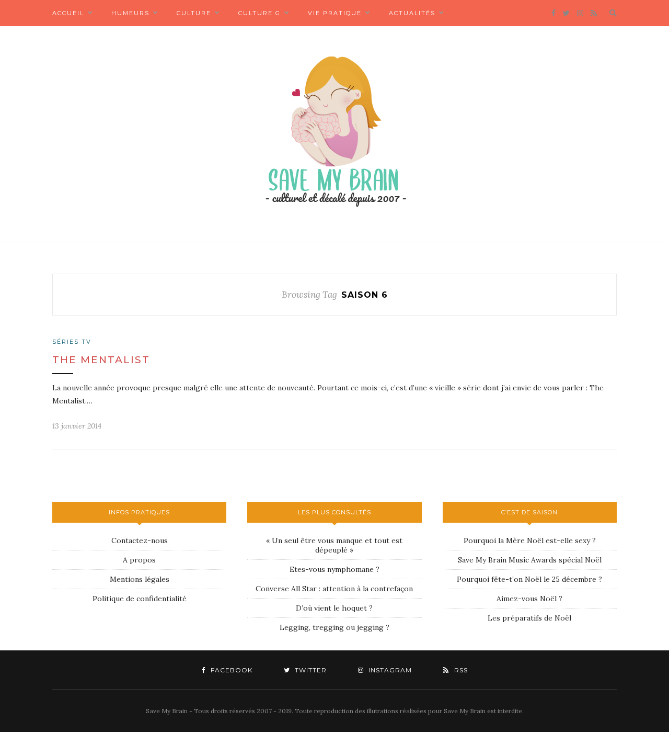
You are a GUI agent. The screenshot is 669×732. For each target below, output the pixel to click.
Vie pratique (335, 13)
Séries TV (71, 341)
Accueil (68, 13)
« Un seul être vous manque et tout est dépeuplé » (334, 545)
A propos (139, 560)
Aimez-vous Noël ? (529, 598)
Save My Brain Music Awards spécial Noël (530, 560)
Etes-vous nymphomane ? (334, 569)
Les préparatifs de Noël (529, 618)
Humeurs (130, 13)
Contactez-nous (139, 540)
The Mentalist (101, 360)
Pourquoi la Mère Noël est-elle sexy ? (530, 540)
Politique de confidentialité (140, 598)
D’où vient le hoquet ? (334, 608)
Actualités (412, 13)
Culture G (259, 13)
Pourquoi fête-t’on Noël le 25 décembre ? (529, 579)
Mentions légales (139, 579)
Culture (194, 13)
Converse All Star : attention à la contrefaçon (334, 588)
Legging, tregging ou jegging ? (334, 627)
